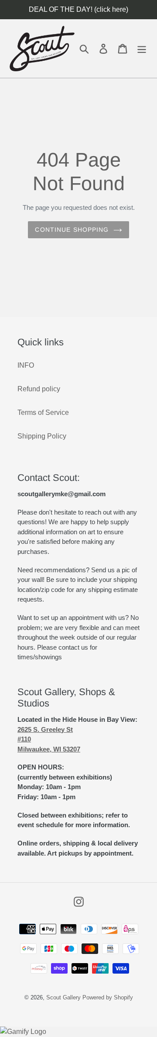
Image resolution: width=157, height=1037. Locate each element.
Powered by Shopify (107, 997)
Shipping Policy (41, 436)
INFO (25, 365)
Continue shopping (72, 229)
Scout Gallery (63, 997)
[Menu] (141, 48)
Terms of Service (43, 412)
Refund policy (38, 389)
